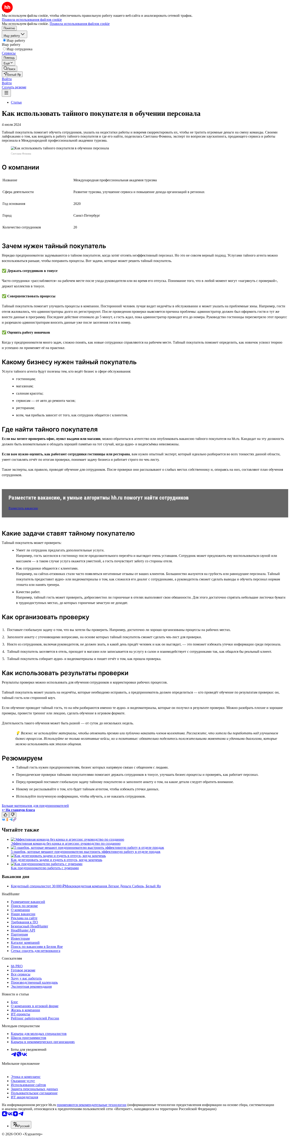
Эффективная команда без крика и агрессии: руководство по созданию (66, 843)
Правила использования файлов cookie (80, 24)
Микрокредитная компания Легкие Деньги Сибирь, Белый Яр (113, 886)
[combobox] (21, 1124)
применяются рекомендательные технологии (91, 1105)
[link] (9, 68)
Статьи (16, 102)
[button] (7, 79)
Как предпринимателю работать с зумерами (45, 868)
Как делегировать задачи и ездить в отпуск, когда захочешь (56, 860)
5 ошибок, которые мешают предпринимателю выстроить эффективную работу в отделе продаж (85, 852)
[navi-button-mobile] (6, 93)
